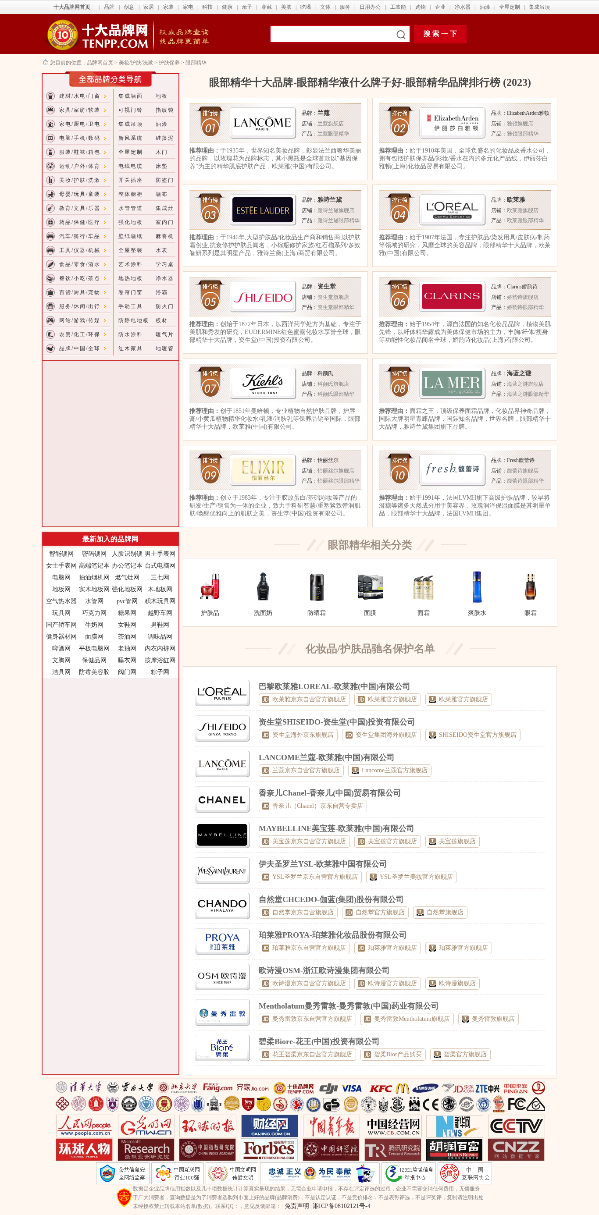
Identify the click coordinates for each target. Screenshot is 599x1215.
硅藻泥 (165, 138)
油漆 (485, 7)
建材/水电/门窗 (79, 96)
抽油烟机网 (94, 577)
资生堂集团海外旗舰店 (386, 735)
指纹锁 (165, 110)
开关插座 (130, 180)
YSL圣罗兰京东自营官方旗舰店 (315, 877)
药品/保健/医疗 (79, 222)
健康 (227, 7)
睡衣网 (127, 660)
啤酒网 (61, 648)
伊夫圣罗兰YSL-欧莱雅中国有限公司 (323, 864)
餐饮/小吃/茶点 (79, 278)
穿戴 (266, 7)
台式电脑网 (160, 565)
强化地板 (130, 222)
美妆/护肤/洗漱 (136, 63)
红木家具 (130, 348)
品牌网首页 (100, 63)
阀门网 (127, 672)
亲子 (247, 7)
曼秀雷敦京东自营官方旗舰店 (312, 1019)
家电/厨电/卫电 (79, 124)
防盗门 (165, 180)
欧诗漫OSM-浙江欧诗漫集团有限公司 (324, 970)
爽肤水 (477, 613)
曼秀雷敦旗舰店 (493, 1019)
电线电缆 (130, 166)
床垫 (162, 166)
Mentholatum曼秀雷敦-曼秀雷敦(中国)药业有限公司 (349, 1006)
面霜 (423, 613)
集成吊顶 (539, 7)
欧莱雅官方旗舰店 (392, 699)
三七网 (160, 577)
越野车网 (160, 613)
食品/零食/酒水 (79, 264)
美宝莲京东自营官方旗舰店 (309, 841)
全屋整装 (130, 250)
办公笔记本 (127, 565)
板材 (162, 320)
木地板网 (160, 589)
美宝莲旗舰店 (457, 841)
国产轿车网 (61, 625)
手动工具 (130, 306)
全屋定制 (509, 7)
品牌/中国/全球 (79, 348)
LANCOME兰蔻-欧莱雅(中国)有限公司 (327, 757)
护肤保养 (169, 63)
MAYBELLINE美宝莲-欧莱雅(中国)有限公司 (336, 828)
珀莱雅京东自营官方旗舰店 (309, 948)
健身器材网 (61, 636)
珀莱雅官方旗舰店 (392, 948)
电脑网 (61, 577)
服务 (345, 7)
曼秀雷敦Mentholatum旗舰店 (412, 1019)
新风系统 (130, 138)
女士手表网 (61, 565)
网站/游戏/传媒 (79, 320)
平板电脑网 (94, 648)
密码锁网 (94, 554)
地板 (162, 96)
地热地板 (130, 278)
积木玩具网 (160, 601)
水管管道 (130, 208)
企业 (440, 7)
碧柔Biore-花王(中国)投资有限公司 (319, 1041)
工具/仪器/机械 (79, 250)
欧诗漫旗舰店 (457, 983)
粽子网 (160, 672)
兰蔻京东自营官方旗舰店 (306, 770)
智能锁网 (61, 554)
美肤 (286, 7)
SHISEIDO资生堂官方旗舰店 (478, 735)
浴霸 (162, 292)
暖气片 (165, 334)
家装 (168, 7)
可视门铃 (130, 110)
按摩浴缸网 (160, 660)
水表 (162, 250)
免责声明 (297, 1206)
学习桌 (165, 264)
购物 (420, 7)
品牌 (109, 7)
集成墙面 (130, 96)
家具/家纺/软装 (79, 110)
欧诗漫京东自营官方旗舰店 (309, 983)
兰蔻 (323, 113)
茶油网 (127, 636)
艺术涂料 (130, 264)
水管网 (94, 601)
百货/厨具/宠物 (79, 292)
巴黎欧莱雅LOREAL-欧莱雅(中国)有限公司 (334, 686)
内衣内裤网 (160, 648)
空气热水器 (61, 601)
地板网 (61, 589)
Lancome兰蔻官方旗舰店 (395, 770)
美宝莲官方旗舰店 (392, 841)
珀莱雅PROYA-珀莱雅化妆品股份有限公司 (333, 935)
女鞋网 (127, 625)
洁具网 (61, 672)
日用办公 (370, 7)
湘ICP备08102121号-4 (342, 1206)
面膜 (370, 613)
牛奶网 (94, 625)
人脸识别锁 (127, 554)
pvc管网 (127, 601)
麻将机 (165, 236)
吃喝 (305, 7)
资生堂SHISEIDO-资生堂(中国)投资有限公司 (337, 722)
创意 (129, 7)
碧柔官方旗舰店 (465, 1054)
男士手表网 (160, 554)
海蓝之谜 (519, 373)
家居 (148, 7)
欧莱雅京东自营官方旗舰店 (309, 699)
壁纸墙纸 (130, 236)
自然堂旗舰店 (445, 912)
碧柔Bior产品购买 (398, 1054)
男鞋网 (160, 625)
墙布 (162, 194)
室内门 (165, 222)
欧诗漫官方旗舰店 (392, 983)
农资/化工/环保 (79, 334)
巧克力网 (94, 613)
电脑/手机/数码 (79, 138)
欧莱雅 (516, 199)
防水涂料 (130, 334)
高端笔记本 (94, 565)
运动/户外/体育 (79, 166)
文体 (325, 7)
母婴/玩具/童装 (79, 194)
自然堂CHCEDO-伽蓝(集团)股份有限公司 (331, 899)
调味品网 (160, 636)
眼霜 (530, 613)
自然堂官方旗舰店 (380, 912)
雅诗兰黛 (329, 199)
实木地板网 (94, 589)
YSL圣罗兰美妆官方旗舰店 (416, 877)
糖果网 (127, 613)
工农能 (398, 7)
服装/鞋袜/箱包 (79, 152)
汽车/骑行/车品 (79, 236)
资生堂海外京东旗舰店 (303, 735)
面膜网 (94, 636)
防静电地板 (133, 320)
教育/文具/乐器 (79, 208)
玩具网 (61, 613)
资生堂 (326, 286)
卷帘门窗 (130, 292)
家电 (188, 7)
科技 (207, 7)
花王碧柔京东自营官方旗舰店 (312, 1054)
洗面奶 (263, 613)
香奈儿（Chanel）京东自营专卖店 (317, 806)
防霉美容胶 (94, 672)
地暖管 (165, 348)
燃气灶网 (127, 577)
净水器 (463, 7)
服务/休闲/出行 (79, 306)
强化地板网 (127, 589)
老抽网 (127, 648)
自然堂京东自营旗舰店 (303, 912)
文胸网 (61, 660)
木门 (162, 152)
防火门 (165, 306)
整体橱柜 (130, 194)
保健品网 (94, 660)
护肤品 (210, 613)
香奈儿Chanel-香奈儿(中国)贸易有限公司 (330, 793)
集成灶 (165, 208)
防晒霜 (316, 613)
